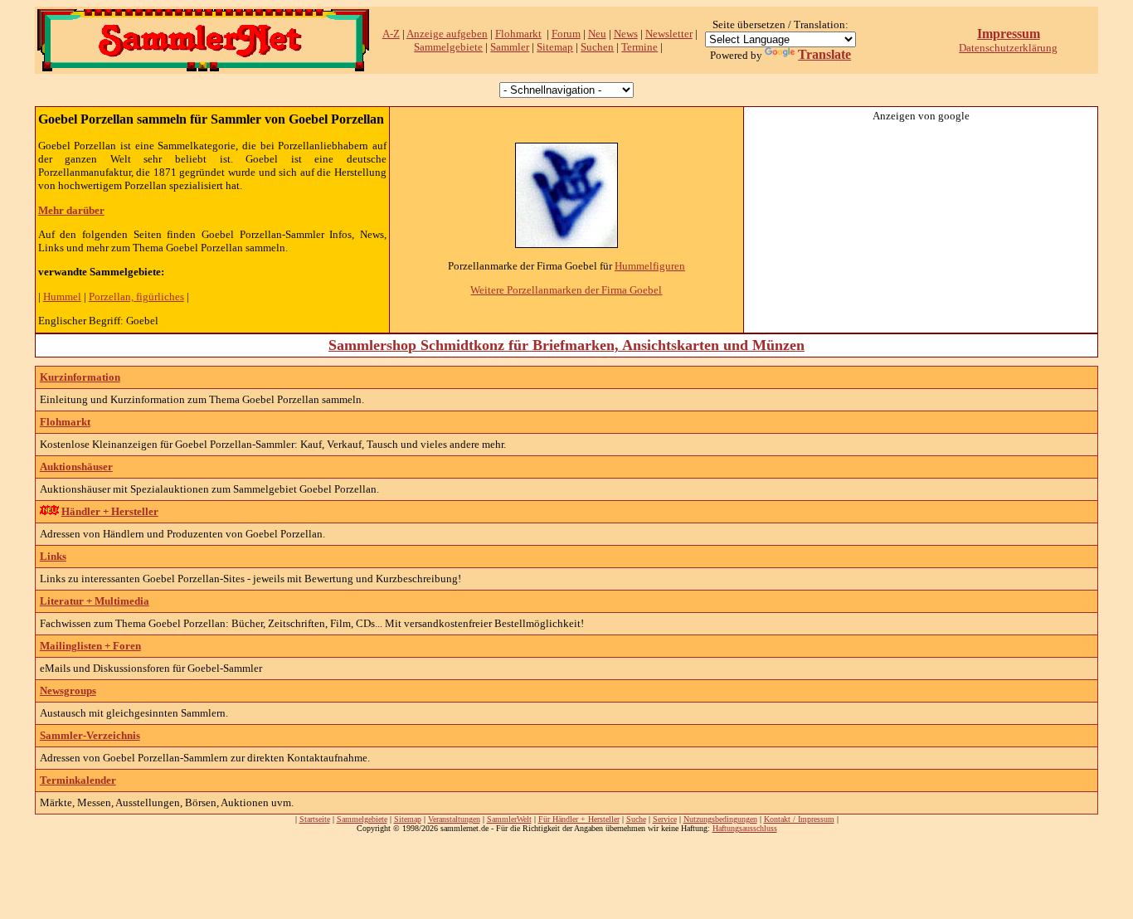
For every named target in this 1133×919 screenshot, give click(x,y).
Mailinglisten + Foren (90, 645)
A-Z (391, 33)
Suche (636, 819)
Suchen (597, 47)
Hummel (62, 296)
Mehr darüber (71, 210)
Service (665, 819)
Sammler (509, 47)
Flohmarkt (518, 33)
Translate (824, 54)
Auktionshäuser (76, 466)
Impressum (1008, 34)
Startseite (314, 819)
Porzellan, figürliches (136, 296)
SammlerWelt (509, 819)
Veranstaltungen (454, 819)
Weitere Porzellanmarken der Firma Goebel (566, 290)
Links (53, 556)
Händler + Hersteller (109, 511)
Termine (639, 47)
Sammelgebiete (448, 47)
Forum (566, 33)
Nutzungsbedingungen (720, 819)
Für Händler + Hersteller (579, 819)
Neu (597, 33)
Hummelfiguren (650, 266)
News (626, 33)
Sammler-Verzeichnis (90, 735)
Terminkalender (78, 780)
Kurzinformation (80, 377)
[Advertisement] (920, 226)
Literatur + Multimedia (94, 601)
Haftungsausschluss (744, 828)
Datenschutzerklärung (1008, 47)
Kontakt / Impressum (799, 819)
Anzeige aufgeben (447, 33)
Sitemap (555, 47)
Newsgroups (68, 690)
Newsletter (669, 33)
